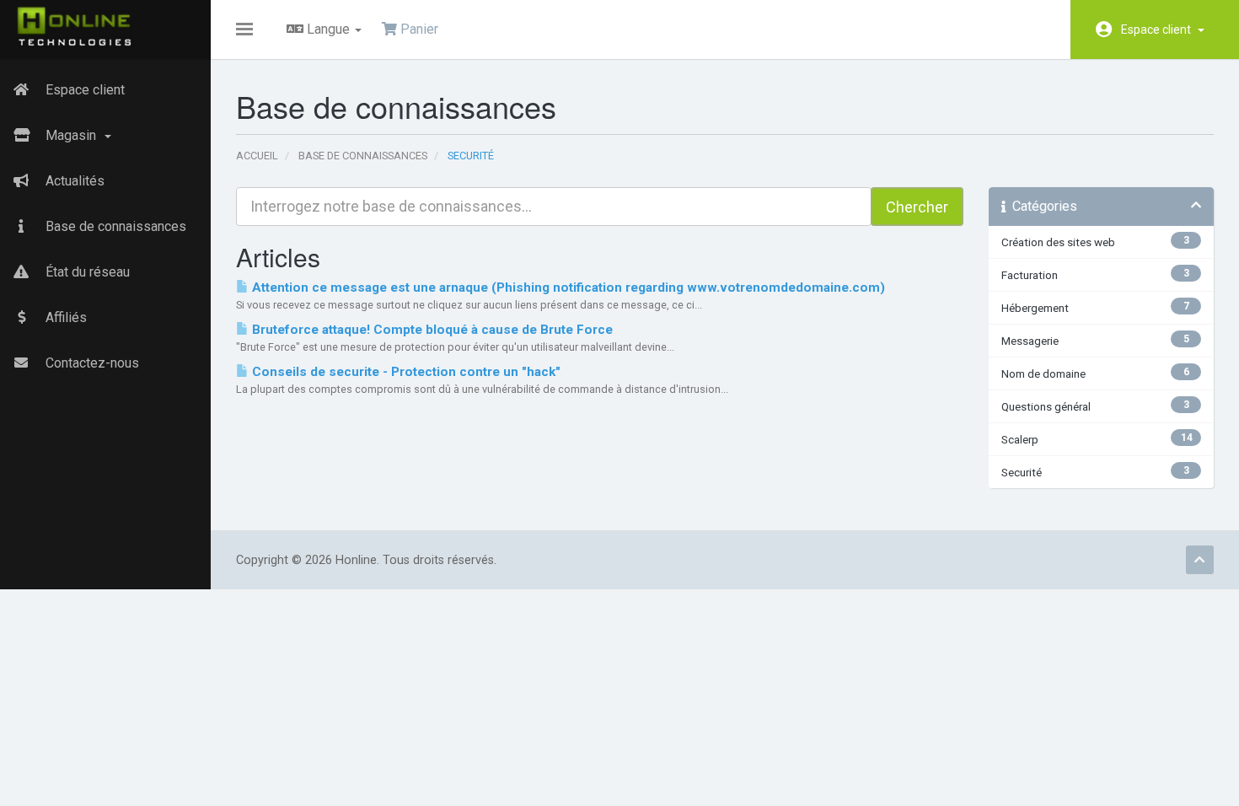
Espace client (1158, 29)
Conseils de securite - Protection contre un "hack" (404, 371)
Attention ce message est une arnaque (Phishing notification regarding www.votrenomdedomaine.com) (567, 287)
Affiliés (64, 317)
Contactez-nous (90, 363)
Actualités (73, 181)
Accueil (257, 155)
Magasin (72, 135)
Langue (328, 29)
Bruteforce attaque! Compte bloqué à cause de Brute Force (431, 329)
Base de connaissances (114, 226)
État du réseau (86, 272)
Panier (417, 29)
